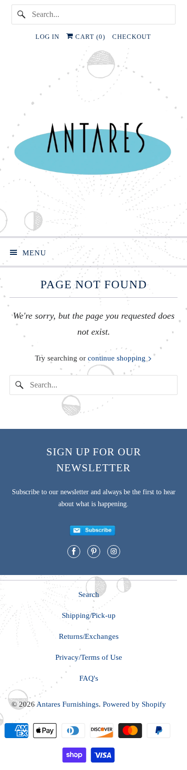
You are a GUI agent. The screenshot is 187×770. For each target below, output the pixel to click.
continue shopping (118, 358)
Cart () (89, 36)
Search (88, 594)
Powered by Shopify (134, 704)
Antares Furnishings (67, 704)
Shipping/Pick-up (89, 615)
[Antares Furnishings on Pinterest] (93, 551)
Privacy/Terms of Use (88, 657)
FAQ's (88, 678)
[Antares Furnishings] (93, 145)
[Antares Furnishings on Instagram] (113, 551)
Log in (47, 36)
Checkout (131, 36)
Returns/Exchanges (89, 636)
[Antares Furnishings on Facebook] (73, 551)
